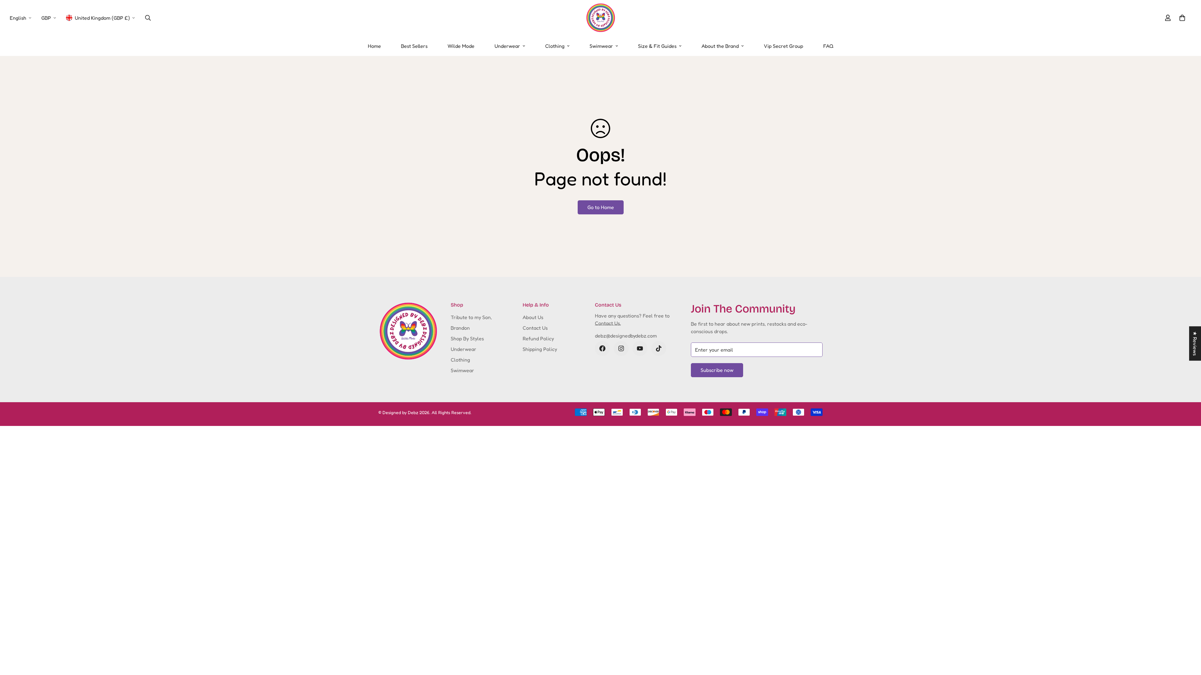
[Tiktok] (658, 348)
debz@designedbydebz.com (626, 335)
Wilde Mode (461, 46)
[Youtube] (639, 348)
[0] (1182, 18)
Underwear (507, 46)
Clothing (555, 46)
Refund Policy (538, 338)
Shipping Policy (540, 349)
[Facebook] (602, 348)
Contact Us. (608, 323)
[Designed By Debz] (601, 18)
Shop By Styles (467, 338)
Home (374, 46)
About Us (533, 317)
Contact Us (535, 328)
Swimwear (601, 46)
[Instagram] (621, 348)
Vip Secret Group (783, 46)
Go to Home (600, 207)
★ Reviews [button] (1195, 343)
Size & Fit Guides (657, 46)
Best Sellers (414, 46)
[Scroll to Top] (1189, 641)
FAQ (828, 46)
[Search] (148, 18)
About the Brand (720, 46)
